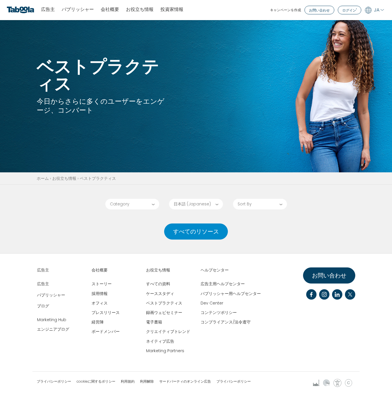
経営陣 (98, 322)
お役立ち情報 (64, 178)
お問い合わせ (319, 10)
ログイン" (349, 10)
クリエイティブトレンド (168, 331)
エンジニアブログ (53, 329)
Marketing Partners (165, 350)
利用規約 (128, 381)
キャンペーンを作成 (285, 9)
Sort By (245, 204)
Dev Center (212, 303)
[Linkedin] (337, 294)
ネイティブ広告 (160, 341)
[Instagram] (324, 294)
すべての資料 (158, 283)
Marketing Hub (51, 319)
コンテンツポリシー (219, 312)
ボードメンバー (106, 331)
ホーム (43, 178)
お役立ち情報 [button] (140, 10)
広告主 (48, 10)
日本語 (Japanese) (192, 204)
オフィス (100, 303)
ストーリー (102, 283)
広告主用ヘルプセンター (223, 283)
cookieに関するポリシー (96, 381)
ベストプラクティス (164, 303)
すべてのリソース (196, 232)
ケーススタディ (160, 293)
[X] (350, 294)
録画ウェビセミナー (164, 312)
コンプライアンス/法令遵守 (226, 322)
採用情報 (100, 293)
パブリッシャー (78, 10)
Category (119, 204)
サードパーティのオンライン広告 (185, 381)
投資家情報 (171, 10)
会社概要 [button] (110, 10)
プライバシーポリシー (54, 381)
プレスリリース (106, 312)
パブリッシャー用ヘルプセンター (231, 293)
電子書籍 (154, 322)
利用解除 (147, 381)
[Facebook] (311, 294)
